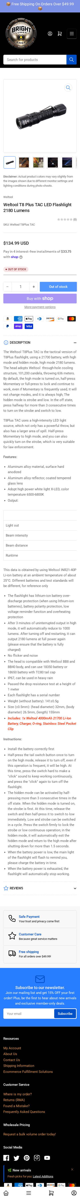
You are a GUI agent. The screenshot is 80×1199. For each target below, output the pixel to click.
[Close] (72, 1169)
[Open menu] (72, 33)
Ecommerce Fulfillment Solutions (28, 1072)
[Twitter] (16, 1158)
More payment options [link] (40, 307)
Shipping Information (18, 1066)
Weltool (8, 197)
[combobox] (40, 60)
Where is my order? (17, 1094)
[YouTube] (47, 1158)
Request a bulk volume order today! (29, 1134)
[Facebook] (6, 1158)
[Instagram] (37, 1158)
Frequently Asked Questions (24, 1112)
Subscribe (65, 1014)
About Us (10, 1054)
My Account (12, 1048)
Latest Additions (43, 1176)
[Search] (71, 59)
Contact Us (11, 1060)
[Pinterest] (27, 1158)
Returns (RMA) (14, 1100)
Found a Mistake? (16, 1106)
